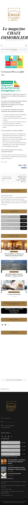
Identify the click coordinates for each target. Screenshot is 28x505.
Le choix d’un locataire (14, 294)
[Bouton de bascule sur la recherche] (26, 45)
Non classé (14, 251)
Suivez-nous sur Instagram (14, 380)
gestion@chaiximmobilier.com (10, 422)
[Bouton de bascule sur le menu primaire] (1, 45)
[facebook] (2, 436)
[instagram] (11, 436)
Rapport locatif (14, 292)
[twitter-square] (5, 436)
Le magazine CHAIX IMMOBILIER (14, 32)
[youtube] (5, 325)
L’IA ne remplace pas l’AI (7, 495)
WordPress (21, 502)
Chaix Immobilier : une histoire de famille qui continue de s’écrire (16, 461)
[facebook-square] (2, 325)
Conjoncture (14, 271)
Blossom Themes (9, 502)
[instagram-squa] (8, 325)
